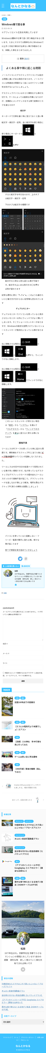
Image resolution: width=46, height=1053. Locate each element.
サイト (5, 663)
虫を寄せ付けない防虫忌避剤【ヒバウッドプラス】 (29, 852)
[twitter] (20, 558)
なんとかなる (23, 1046)
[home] (16, 585)
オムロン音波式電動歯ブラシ (27, 838)
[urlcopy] (26, 558)
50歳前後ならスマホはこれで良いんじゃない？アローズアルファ (29, 826)
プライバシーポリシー (27, 1037)
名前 (5, 644)
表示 (26, 58)
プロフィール (25, 1040)
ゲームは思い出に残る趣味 (26, 756)
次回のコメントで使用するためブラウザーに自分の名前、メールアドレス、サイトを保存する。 (22, 674)
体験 (5, 593)
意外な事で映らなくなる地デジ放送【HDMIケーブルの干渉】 (29, 883)
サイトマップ (7, 1037)
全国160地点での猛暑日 (25, 702)
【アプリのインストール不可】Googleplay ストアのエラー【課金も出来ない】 (29, 868)
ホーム (16, 1037)
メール (6, 653)
